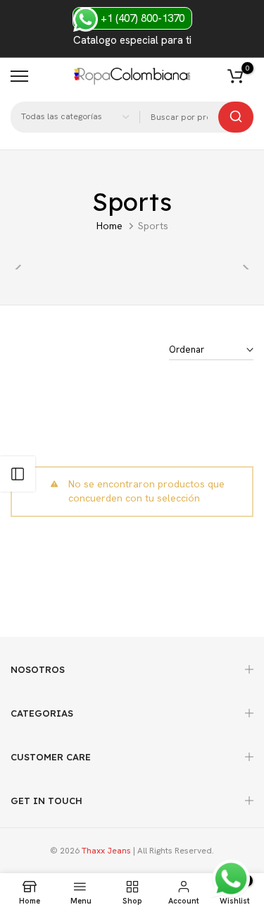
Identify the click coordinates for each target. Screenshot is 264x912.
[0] (235, 76)
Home (109, 225)
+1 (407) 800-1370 (141, 18)
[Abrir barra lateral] (17, 474)
